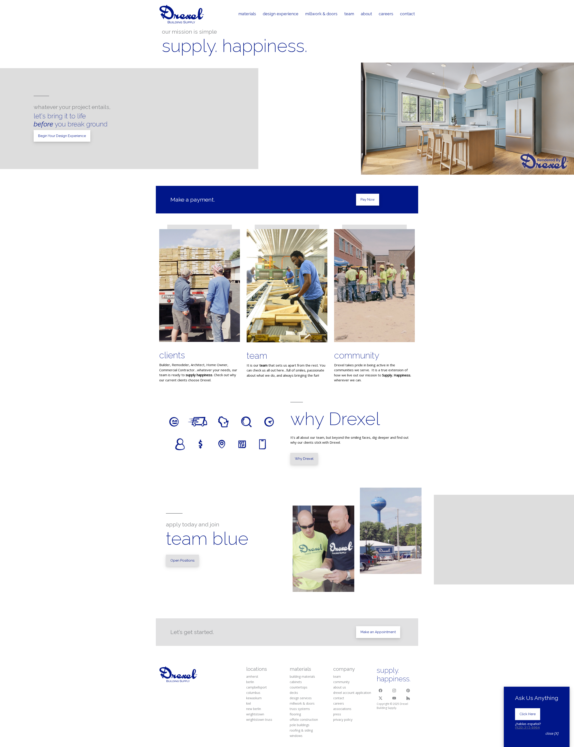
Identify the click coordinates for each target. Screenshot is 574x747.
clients (172, 355)
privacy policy (342, 719)
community (356, 355)
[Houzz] (408, 698)
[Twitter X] (380, 698)
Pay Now (368, 200)
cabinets (296, 682)
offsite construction (304, 719)
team (257, 355)
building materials (302, 676)
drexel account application (352, 693)
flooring (295, 714)
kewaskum (254, 698)
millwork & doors (302, 703)
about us (339, 687)
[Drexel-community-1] (374, 285)
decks (294, 693)
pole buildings (299, 725)
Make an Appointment (378, 632)
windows (296, 736)
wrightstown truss (259, 719)
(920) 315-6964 (527, 727)
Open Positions (182, 560)
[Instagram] (394, 690)
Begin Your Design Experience (62, 136)
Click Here (528, 714)
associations (342, 709)
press (337, 714)
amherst (252, 676)
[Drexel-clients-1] (199, 285)
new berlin (253, 709)
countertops (298, 687)
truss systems (300, 709)
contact (338, 698)
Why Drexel (304, 459)
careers (338, 703)
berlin (250, 682)
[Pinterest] (408, 690)
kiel (248, 703)
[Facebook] (380, 690)
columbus (253, 693)
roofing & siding (301, 730)
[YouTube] (394, 698)
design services (301, 698)
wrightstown (255, 714)
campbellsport (256, 687)
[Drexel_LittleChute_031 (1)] (287, 285)
